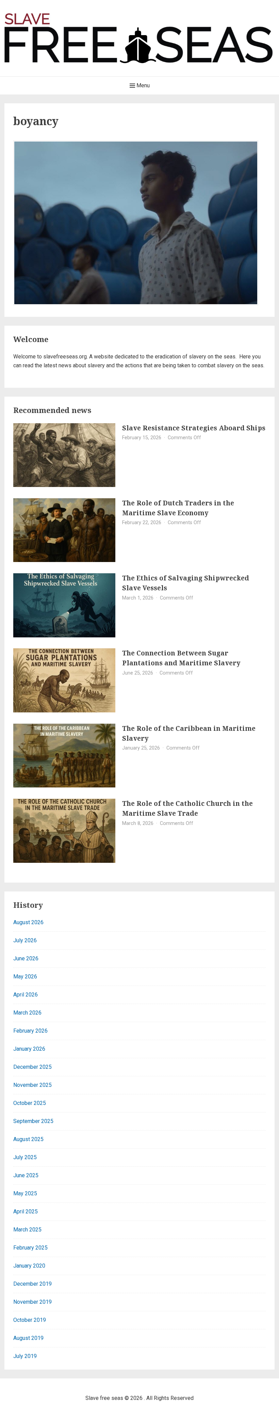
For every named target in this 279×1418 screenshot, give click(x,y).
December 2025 (32, 1067)
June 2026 (25, 958)
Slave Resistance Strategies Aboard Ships (193, 427)
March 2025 (27, 1229)
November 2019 (32, 1302)
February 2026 (30, 1031)
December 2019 (32, 1284)
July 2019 (25, 1356)
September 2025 (33, 1121)
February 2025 (30, 1247)
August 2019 (28, 1338)
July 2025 (25, 1157)
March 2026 (27, 1012)
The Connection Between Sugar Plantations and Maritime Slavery (181, 657)
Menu (142, 85)
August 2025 (28, 1139)
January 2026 (29, 1049)
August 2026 (28, 922)
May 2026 (25, 976)
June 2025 (25, 1175)
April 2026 (25, 994)
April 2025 (25, 1211)
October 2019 (29, 1320)
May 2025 (25, 1193)
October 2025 (29, 1103)
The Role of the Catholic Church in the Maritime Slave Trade (187, 808)
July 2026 (25, 940)
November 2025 (32, 1085)
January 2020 (29, 1265)
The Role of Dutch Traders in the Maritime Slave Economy (178, 507)
